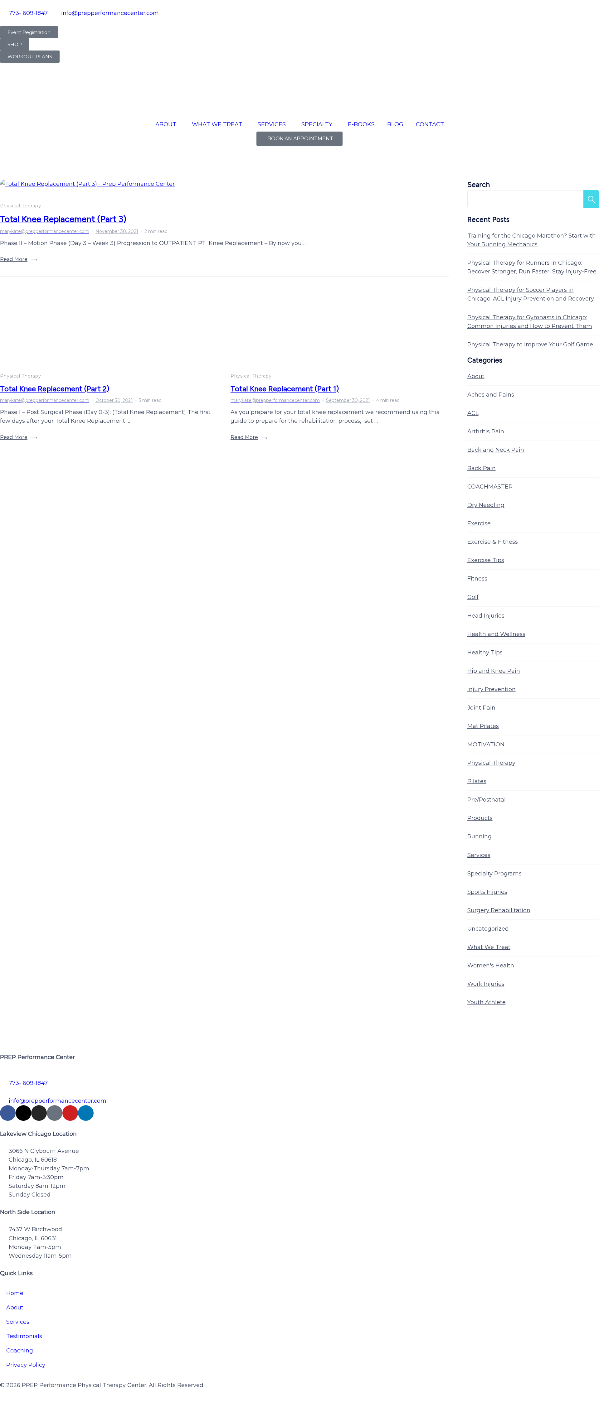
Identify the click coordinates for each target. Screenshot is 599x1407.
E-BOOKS (361, 124)
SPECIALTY (316, 124)
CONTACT (430, 124)
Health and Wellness (496, 634)
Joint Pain (481, 707)
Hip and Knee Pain (493, 670)
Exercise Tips (485, 560)
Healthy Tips (485, 652)
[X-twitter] (23, 1113)
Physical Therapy (20, 206)
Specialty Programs (494, 873)
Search (478, 185)
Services (478, 855)
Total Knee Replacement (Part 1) (285, 388)
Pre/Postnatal (486, 799)
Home (14, 1293)
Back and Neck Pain (495, 449)
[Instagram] (39, 1113)
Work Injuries (485, 984)
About (476, 376)
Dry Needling (485, 505)
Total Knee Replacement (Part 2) (54, 388)
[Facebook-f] (8, 1113)
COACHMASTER (490, 486)
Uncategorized (488, 928)
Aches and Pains (490, 394)
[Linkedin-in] (86, 1113)
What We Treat (488, 947)
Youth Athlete (486, 1002)
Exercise (479, 523)
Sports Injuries (487, 892)
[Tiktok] (54, 1113)
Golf (473, 597)
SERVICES (272, 124)
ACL (473, 413)
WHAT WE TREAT (217, 124)
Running (479, 836)
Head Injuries (485, 615)
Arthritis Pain (485, 431)
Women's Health (490, 965)
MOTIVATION (485, 744)
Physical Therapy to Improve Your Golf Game (530, 344)
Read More (13, 259)
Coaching (19, 1350)
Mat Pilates (483, 726)
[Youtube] (70, 1113)
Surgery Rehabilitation (498, 910)
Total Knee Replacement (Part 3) (63, 219)
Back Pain (481, 468)
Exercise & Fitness (492, 541)
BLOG (395, 124)
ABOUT (165, 124)
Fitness (477, 578)
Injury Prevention (491, 689)
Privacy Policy (25, 1364)
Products (480, 818)
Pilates (476, 781)
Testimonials (24, 1336)
